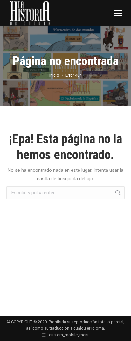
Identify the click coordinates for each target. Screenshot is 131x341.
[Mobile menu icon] (118, 13)
